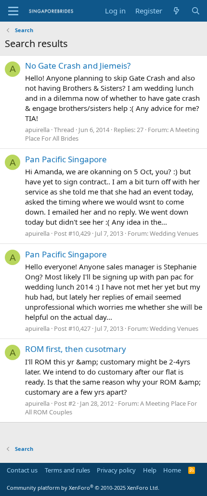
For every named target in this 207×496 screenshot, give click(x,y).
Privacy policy (116, 470)
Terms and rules (67, 470)
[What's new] (176, 11)
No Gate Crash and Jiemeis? (77, 65)
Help (149, 470)
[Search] (195, 11)
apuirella (37, 129)
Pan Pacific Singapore (66, 159)
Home (172, 470)
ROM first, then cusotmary (75, 348)
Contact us (22, 470)
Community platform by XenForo (83, 487)
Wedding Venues (174, 233)
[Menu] (13, 11)
